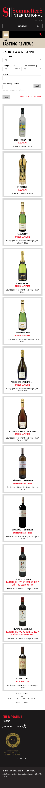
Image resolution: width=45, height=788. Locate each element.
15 (35, 698)
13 (28, 698)
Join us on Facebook (11, 726)
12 (24, 698)
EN (40, 20)
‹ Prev (25, 693)
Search (5, 74)
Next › (18, 702)
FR (36, 20)
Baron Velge (22, 681)
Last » (25, 702)
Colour (15, 65)
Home (4, 40)
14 (31, 698)
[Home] (22, 12)
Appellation (7, 56)
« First (18, 693)
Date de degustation (10, 83)
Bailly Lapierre (22, 236)
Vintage (5, 65)
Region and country (29, 65)
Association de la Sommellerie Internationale (12, 744)
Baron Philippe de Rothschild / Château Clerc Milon (22, 583)
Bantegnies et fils (22, 483)
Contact (6, 721)
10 (17, 698)
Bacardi (22, 142)
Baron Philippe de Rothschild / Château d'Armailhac (22, 633)
